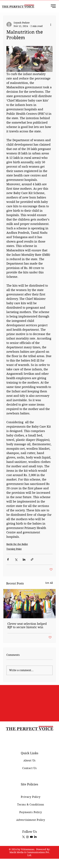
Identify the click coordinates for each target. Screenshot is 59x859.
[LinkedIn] (35, 836)
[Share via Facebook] (8, 559)
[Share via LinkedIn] (24, 559)
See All (49, 582)
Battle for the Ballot (17, 544)
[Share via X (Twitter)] (16, 559)
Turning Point (14, 548)
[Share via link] (32, 559)
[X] (23, 836)
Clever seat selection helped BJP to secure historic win (27, 625)
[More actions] (51, 24)
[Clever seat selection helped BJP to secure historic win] (29, 603)
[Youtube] (31, 836)
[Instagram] (27, 836)
